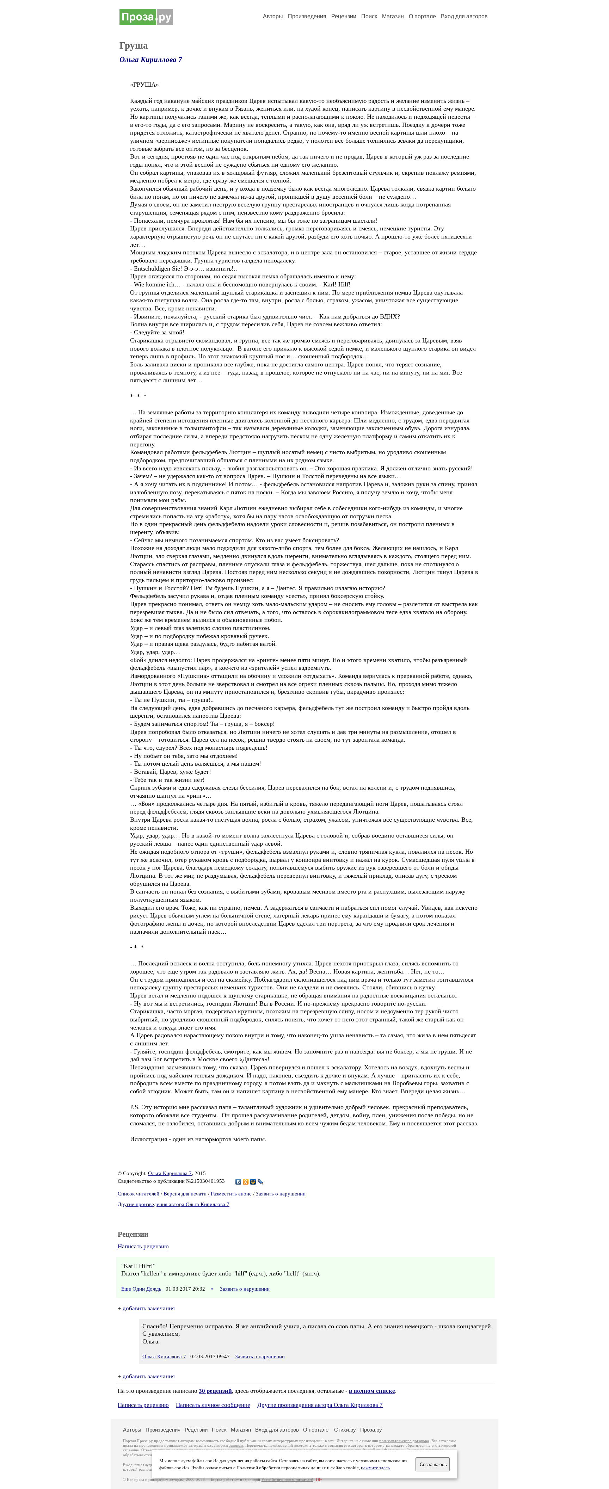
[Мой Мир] (253, 1181)
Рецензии (343, 16)
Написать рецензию (143, 1246)
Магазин (393, 16)
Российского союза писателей (287, 1480)
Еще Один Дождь (141, 1289)
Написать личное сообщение (213, 1405)
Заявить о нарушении (281, 1194)
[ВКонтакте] (238, 1181)
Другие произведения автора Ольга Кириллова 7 (173, 1204)
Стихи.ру (345, 1430)
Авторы (273, 16)
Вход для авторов (464, 16)
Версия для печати (185, 1194)
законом (236, 1445)
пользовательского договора (404, 1441)
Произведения (307, 16)
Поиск (369, 16)
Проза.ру (371, 1430)
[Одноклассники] (246, 1181)
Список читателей (138, 1194)
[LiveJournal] (260, 1181)
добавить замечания (149, 1308)
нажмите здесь (375, 1467)
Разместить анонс (231, 1194)
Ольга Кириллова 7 (150, 59)
